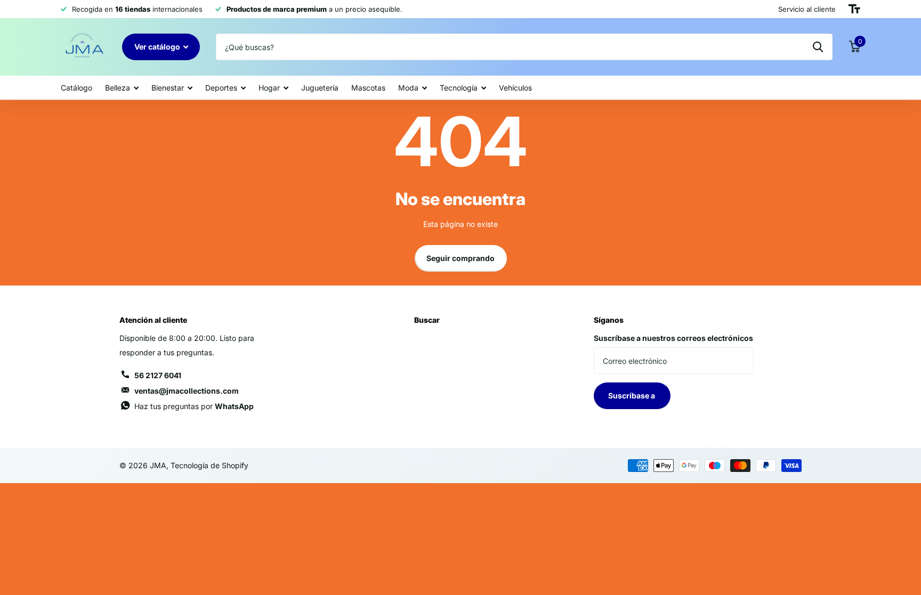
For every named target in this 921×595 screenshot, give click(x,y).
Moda (408, 87)
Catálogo (76, 87)
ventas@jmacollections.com (186, 390)
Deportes (221, 87)
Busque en (818, 47)
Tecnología (459, 87)
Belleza (117, 87)
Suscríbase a (632, 395)
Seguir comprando (460, 258)
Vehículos (515, 87)
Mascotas (368, 87)
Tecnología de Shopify (209, 465)
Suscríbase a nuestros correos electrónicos (673, 338)
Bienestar (167, 87)
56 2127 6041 (157, 375)
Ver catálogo (158, 46)
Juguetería (319, 87)
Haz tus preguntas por (194, 406)
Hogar (269, 87)
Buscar (427, 319)
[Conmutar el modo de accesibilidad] (854, 9)
